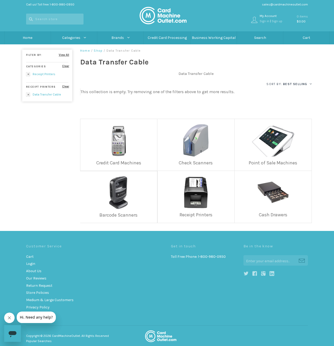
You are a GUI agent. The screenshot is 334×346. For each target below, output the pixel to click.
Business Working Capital (214, 37)
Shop (98, 50)
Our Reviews (36, 278)
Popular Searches (39, 341)
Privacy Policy (38, 307)
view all (64, 55)
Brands (118, 37)
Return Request (39, 285)
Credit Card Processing (167, 37)
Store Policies (37, 292)
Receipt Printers (43, 74)
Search (260, 37)
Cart (306, 37)
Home (27, 37)
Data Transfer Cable (46, 94)
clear (65, 66)
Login (30, 263)
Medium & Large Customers (50, 300)
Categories (71, 37)
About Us (33, 271)
